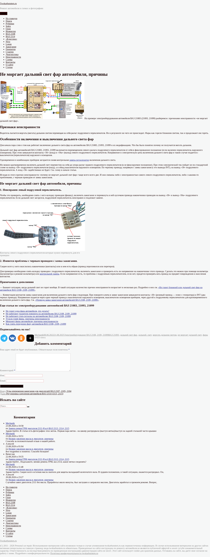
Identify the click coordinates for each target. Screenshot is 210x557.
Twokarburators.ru (8, 3)
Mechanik (39, 335)
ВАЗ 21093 (113, 335)
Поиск (9, 21)
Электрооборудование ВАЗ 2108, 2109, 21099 (86, 335)
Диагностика (12, 54)
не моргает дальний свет (190, 335)
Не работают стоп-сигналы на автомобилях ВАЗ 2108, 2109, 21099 (38, 316)
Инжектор (11, 31)
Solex (8, 26)
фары (205, 335)
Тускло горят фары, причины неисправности (28, 319)
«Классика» (11, 39)
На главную (11, 18)
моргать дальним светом (165, 335)
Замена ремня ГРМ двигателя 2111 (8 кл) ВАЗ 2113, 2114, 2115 (39, 428)
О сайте (9, 64)
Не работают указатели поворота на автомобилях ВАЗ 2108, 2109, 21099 (41, 313)
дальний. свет (145, 335)
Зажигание (11, 47)
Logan (9, 44)
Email (2, 381)
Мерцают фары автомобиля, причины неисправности (32, 321)
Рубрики (10, 23)
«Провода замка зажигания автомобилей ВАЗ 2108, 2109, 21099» (67, 300)
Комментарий (7, 370)
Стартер (10, 52)
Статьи (9, 67)
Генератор (11, 49)
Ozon (8, 29)
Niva (8, 41)
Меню (3, 13)
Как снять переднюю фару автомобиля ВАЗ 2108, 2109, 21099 (36, 324)
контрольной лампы (49, 274)
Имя (2, 375)
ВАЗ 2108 (10, 34)
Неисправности (13, 57)
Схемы (9, 59)
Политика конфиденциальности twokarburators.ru (74, 553)
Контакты (10, 62)
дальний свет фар (128, 335)
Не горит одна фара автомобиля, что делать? (27, 311)
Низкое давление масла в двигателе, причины (31, 438)
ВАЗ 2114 (10, 36)
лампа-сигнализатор (79, 160)
